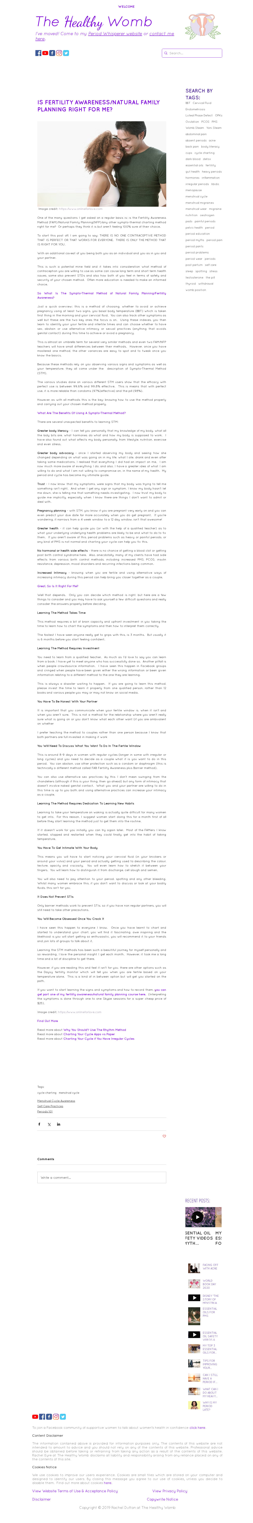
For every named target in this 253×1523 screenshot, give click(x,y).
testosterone (194, 277)
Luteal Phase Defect (199, 115)
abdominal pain (196, 134)
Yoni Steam (214, 127)
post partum (194, 264)
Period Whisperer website (115, 33)
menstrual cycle (69, 1092)
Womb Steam (195, 127)
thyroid (191, 283)
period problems (197, 252)
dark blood (193, 159)
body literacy (210, 146)
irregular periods (197, 184)
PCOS (205, 121)
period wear (194, 258)
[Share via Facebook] (39, 1124)
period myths (195, 240)
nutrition (192, 215)
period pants (194, 246)
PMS (214, 121)
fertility (211, 165)
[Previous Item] (192, 1217)
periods (210, 258)
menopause (194, 190)
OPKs (218, 115)
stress (213, 271)
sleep (189, 271)
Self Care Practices (50, 1106)
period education (198, 233)
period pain (215, 240)
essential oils (194, 165)
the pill (210, 277)
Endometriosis (195, 109)
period (209, 227)
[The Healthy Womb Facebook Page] (52, 53)
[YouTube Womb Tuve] (45, 53)
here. (108, 1483)
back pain (192, 146)
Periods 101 (45, 1111)
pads (189, 221)
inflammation (211, 177)
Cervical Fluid (202, 103)
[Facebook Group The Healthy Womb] (38, 53)
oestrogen (207, 215)
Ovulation (192, 121)
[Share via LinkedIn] (58, 1124)
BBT (188, 103)
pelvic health (194, 227)
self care (210, 264)
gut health (193, 171)
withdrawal (205, 283)
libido (215, 184)
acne (212, 140)
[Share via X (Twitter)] (49, 1124)
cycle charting (47, 1092)
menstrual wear (196, 208)
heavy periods (212, 171)
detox (207, 159)
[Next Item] (215, 1217)
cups (189, 152)
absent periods (196, 140)
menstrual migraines (200, 202)
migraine (215, 208)
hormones (192, 177)
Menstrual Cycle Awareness (56, 1100)
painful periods (205, 221)
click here (197, 1428)
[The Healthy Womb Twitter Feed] (66, 53)
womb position (196, 289)
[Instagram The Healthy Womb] (59, 53)
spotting (201, 271)
